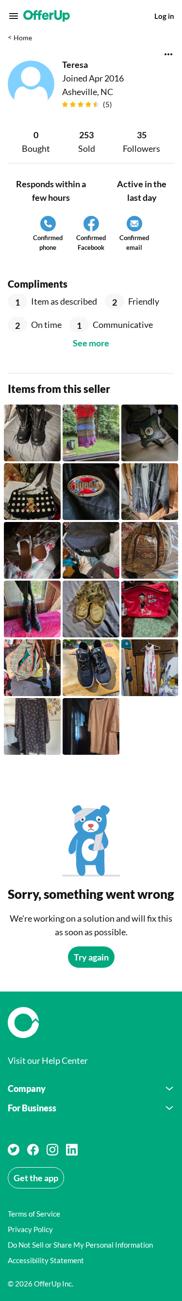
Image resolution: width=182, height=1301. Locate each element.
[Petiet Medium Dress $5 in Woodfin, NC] (91, 433)
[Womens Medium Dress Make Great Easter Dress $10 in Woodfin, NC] (149, 667)
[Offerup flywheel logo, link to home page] (91, 1022)
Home (23, 37)
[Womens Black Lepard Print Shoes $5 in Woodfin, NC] (91, 609)
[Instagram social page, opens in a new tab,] (52, 1149)
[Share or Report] (168, 54)
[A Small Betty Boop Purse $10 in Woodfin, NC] (32, 491)
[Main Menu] (13, 16)
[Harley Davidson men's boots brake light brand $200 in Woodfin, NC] (32, 433)
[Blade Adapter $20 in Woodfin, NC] (149, 433)
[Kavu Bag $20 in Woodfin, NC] (32, 667)
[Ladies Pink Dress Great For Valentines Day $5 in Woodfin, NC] (91, 726)
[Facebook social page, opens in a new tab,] (33, 1149)
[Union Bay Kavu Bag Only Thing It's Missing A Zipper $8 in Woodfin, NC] (149, 550)
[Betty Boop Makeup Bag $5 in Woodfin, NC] (149, 609)
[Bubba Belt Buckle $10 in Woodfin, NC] (91, 491)
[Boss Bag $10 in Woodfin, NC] (91, 550)
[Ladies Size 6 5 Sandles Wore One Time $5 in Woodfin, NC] (32, 550)
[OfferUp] (46, 16)
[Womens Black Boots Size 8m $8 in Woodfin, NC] (32, 609)
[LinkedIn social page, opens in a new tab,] (72, 1149)
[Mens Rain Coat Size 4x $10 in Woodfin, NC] (149, 491)
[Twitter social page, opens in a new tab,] (13, 1149)
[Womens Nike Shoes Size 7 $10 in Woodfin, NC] (91, 667)
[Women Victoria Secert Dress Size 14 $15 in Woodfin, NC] (32, 726)
